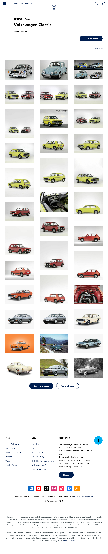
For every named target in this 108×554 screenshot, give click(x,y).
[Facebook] (69, 488)
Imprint (35, 444)
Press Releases (12, 444)
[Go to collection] (103, 3)
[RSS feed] (77, 488)
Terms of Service (39, 452)
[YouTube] (38, 488)
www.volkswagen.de (83, 496)
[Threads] (46, 488)
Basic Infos (10, 448)
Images (8, 456)
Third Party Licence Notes (43, 461)
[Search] (96, 3)
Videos (8, 461)
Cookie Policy (38, 456)
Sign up (66, 475)
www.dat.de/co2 (69, 540)
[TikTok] (61, 488)
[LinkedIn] (31, 488)
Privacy (35, 448)
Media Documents (13, 452)
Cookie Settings (39, 469)
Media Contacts (12, 465)
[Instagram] (54, 488)
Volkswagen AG (39, 465)
